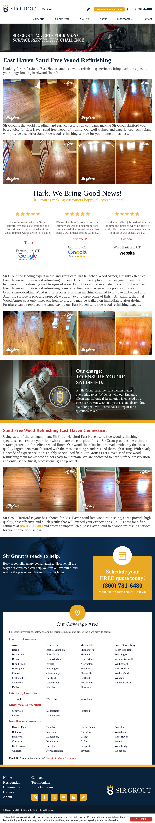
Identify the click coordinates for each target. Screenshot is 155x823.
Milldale (85, 654)
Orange (85, 736)
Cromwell (17, 682)
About (103, 18)
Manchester (52, 682)
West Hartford (122, 668)
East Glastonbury (55, 649)
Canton (16, 673)
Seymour (85, 750)
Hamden (51, 727)
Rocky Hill (87, 682)
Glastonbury (53, 673)
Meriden (51, 687)
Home (7, 778)
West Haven (121, 736)
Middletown (87, 649)
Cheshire (17, 741)
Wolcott (119, 741)
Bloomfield (18, 654)
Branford (17, 736)
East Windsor (53, 659)
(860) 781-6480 (139, 9)
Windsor (119, 677)
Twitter (54, 797)
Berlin (15, 649)
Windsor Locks (123, 682)
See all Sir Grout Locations (61, 758)
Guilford (16, 750)
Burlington (18, 668)
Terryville (17, 699)
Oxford (84, 741)
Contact (147, 18)
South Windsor (123, 649)
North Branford (54, 750)
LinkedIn (73, 797)
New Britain (87, 659)
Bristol (16, 659)
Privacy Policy (94, 817)
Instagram (34, 797)
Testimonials (125, 18)
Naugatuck (52, 741)
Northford (86, 731)
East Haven (18, 745)
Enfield (50, 663)
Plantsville (86, 673)
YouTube (63, 797)
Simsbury (86, 687)
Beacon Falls (19, 727)
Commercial (62, 18)
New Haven (52, 745)
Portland (85, 677)
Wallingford (121, 663)
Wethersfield (122, 673)
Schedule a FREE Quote (109, 9)
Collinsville (18, 677)
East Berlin (52, 645)
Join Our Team (42, 787)
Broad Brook (19, 663)
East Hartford (53, 654)
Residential (38, 18)
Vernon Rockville (124, 659)
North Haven (88, 727)
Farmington (52, 668)
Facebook (44, 797)
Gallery (84, 18)
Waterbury (120, 731)
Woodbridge (121, 745)
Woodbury (86, 699)
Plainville (86, 668)
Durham (16, 687)
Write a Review (88, 9)
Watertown (52, 699)
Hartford (51, 677)
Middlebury (52, 736)
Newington (87, 663)
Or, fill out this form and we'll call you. (122, 592)
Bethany (16, 731)
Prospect (85, 745)
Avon (15, 645)
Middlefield (87, 645)
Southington (121, 654)
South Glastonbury (125, 645)
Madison (51, 731)
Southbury (120, 727)
